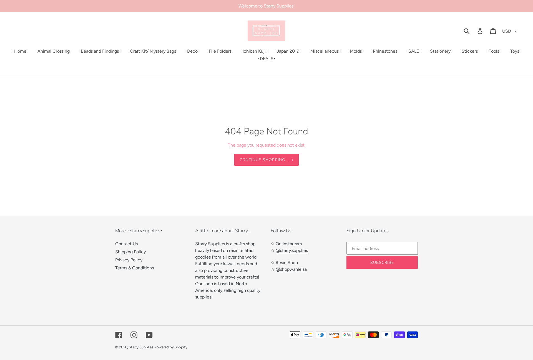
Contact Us (126, 243)
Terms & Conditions (134, 267)
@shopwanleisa (291, 269)
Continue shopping (262, 159)
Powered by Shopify (170, 347)
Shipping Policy (130, 251)
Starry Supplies (141, 347)
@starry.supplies (292, 250)
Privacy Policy (128, 259)
